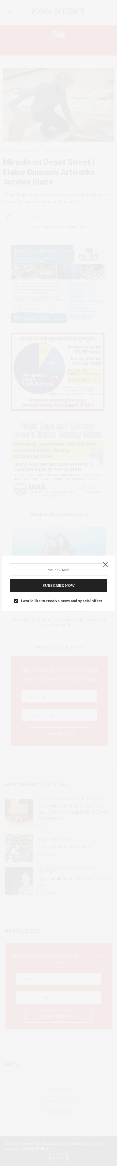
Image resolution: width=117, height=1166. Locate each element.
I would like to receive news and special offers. (62, 601)
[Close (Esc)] (106, 565)
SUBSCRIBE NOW (58, 585)
